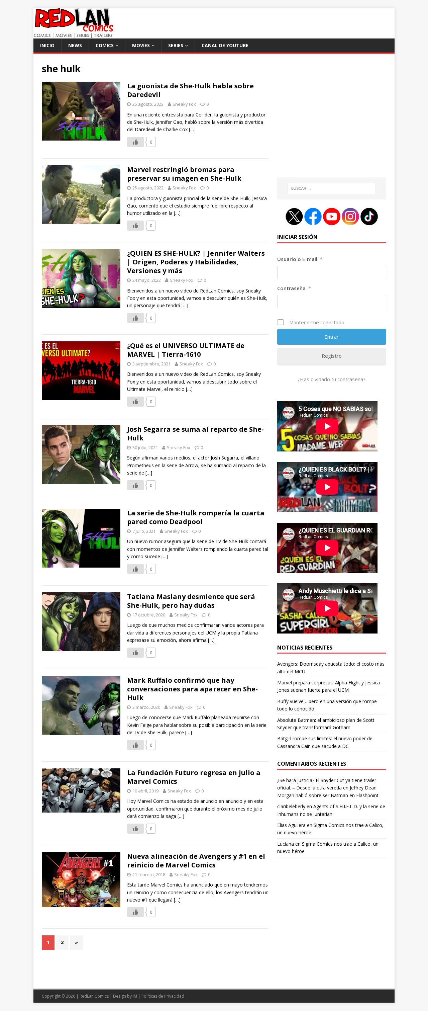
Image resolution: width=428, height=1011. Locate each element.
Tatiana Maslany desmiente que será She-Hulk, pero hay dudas (191, 601)
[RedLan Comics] (73, 34)
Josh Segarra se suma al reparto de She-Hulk (195, 433)
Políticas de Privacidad (162, 996)
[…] (192, 129)
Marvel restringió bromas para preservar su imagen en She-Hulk (184, 174)
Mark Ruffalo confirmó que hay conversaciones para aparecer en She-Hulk (192, 689)
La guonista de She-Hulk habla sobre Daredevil (190, 90)
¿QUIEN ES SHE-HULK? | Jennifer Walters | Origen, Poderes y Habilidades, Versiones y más (196, 262)
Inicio (47, 45)
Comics (105, 45)
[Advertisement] (331, 119)
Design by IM (125, 996)
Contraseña (294, 288)
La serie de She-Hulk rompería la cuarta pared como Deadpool (195, 517)
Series (175, 45)
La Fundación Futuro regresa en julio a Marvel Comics (193, 777)
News (75, 45)
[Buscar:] (332, 188)
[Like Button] (135, 142)
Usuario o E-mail (300, 259)
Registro (332, 355)
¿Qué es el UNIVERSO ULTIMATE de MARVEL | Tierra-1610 (185, 350)
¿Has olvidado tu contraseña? (331, 379)
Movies (141, 45)
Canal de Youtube (225, 45)
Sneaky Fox (184, 104)
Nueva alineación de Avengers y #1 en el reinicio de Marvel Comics (196, 860)
